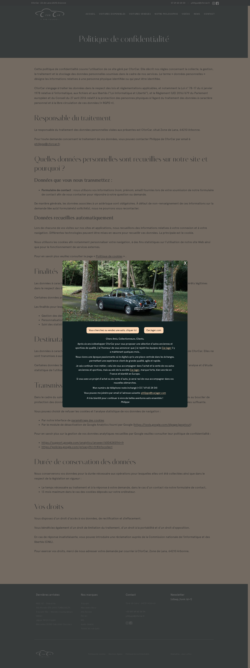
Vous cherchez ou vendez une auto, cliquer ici (113, 330)
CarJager (166, 348)
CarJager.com (153, 330)
